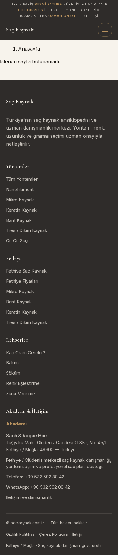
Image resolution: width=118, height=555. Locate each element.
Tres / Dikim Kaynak (26, 230)
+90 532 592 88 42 (44, 477)
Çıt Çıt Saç (17, 240)
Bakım (12, 362)
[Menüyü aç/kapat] (105, 30)
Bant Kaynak (19, 220)
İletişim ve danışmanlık (29, 497)
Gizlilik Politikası (21, 534)
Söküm (13, 373)
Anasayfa (29, 49)
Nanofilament (20, 189)
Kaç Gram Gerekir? (25, 352)
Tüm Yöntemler (22, 179)
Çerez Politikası (53, 534)
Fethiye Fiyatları (22, 281)
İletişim (78, 534)
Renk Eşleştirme (23, 383)
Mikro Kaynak (20, 200)
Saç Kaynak (20, 29)
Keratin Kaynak (21, 210)
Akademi (16, 424)
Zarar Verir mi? (21, 393)
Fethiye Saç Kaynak (26, 271)
